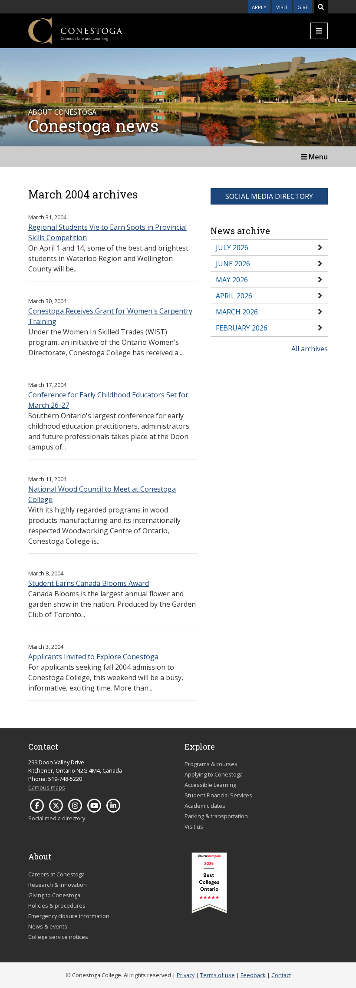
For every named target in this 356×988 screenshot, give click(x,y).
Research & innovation (57, 885)
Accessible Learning (210, 785)
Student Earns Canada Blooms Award (88, 583)
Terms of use (217, 975)
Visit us (194, 826)
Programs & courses (211, 764)
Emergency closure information (68, 916)
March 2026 (237, 312)
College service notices (58, 937)
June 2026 (233, 263)
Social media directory (56, 818)
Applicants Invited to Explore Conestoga (93, 656)
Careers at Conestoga (56, 874)
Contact (281, 975)
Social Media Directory (269, 196)
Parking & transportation (216, 816)
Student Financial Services (218, 795)
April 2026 (234, 296)
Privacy (185, 975)
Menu (317, 157)
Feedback (253, 975)
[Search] (321, 6)
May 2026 (232, 279)
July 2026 (232, 247)
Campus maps (46, 787)
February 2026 (241, 328)
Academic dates (205, 806)
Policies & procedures (57, 905)
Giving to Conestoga (54, 895)
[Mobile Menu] (319, 31)
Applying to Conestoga (214, 774)
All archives (309, 349)
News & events (47, 926)
